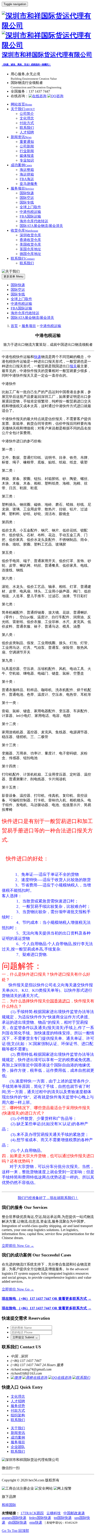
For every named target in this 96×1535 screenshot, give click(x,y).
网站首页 (21, 104)
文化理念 (27, 118)
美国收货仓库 (30, 244)
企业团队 (18, 1447)
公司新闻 (27, 146)
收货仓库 (24, 230)
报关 (73, 366)
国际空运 (27, 198)
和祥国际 (9, 1505)
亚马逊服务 (29, 184)
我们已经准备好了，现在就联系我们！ (48, 1198)
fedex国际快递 (40, 1518)
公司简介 (27, 113)
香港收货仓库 (30, 240)
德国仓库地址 (30, 254)
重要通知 (27, 142)
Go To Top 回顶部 (15, 1531)
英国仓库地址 (30, 249)
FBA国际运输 (30, 216)
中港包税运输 (30, 212)
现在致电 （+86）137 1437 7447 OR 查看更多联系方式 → (46, 1298)
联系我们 (27, 127)
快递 (37, 357)
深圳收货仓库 (30, 235)
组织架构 (18, 1415)
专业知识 (27, 160)
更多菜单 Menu (13, 276)
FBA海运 (27, 179)
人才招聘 (27, 132)
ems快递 (35, 1522)
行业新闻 (27, 151)
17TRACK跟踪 (32, 1513)
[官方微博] (16, 1377)
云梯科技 (53, 1513)
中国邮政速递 (74, 1513)
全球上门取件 (30, 207)
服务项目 (22, 188)
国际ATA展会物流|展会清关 (41, 226)
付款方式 (27, 123)
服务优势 (18, 1406)
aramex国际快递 (14, 1518)
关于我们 (23, 109)
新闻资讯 (21, 137)
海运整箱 (27, 170)
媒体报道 (27, 156)
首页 (14, 326)
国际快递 (27, 193)
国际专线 (27, 202)
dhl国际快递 (17, 1522)
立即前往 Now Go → (18, 1246)
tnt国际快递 (63, 1518)
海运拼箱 (27, 174)
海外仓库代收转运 (34, 221)
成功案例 (21, 165)
